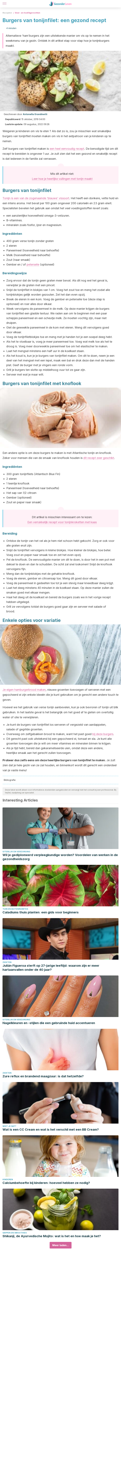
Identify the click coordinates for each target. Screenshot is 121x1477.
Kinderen (8, 1179)
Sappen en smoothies (15, 1233)
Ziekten (7, 962)
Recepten (7, 13)
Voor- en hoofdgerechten (27, 13)
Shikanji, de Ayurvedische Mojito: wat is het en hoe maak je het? (52, 1236)
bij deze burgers (102, 734)
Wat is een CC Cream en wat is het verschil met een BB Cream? (51, 1129)
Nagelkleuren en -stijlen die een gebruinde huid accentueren (49, 1023)
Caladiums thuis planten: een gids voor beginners (41, 912)
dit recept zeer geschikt (98, 458)
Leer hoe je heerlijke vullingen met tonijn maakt (62, 178)
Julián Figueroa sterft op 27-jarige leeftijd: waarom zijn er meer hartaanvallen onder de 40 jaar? (51, 968)
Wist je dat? (9, 1126)
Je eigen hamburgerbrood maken (24, 689)
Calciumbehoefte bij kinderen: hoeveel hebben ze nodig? (46, 1183)
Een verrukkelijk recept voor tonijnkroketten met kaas (62, 522)
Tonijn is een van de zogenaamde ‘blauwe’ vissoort (36, 198)
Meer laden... (60, 1245)
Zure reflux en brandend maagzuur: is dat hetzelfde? (43, 1076)
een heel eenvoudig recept (67, 148)
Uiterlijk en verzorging (16, 851)
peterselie (33, 264)
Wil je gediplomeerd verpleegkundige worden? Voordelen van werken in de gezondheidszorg (60, 857)
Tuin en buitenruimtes (15, 909)
